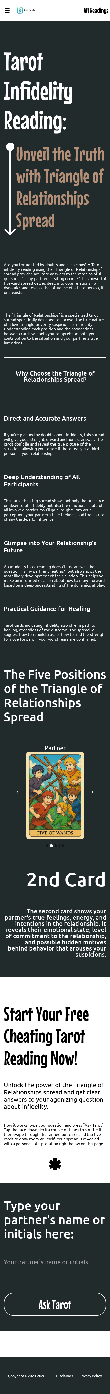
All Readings (96, 10)
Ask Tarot (55, 1304)
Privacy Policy (90, 1376)
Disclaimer (64, 1376)
